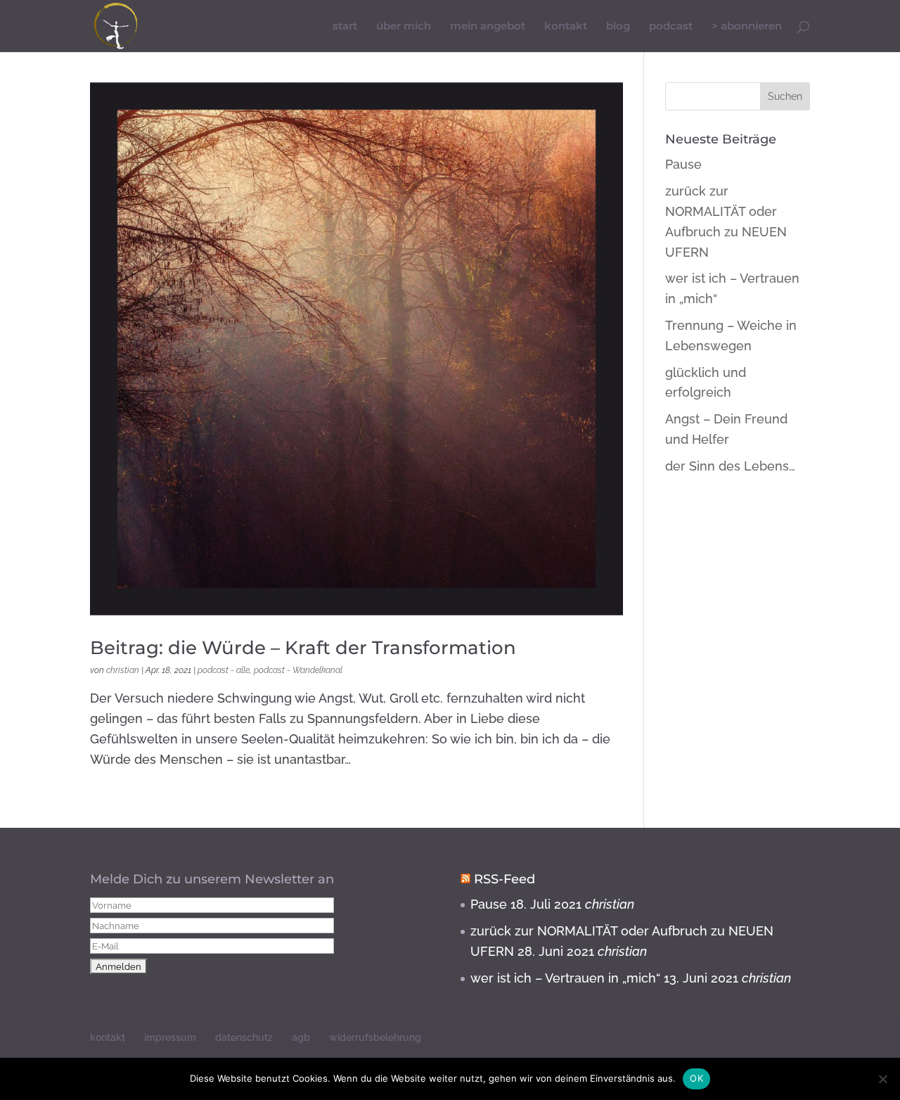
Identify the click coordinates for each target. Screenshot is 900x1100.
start (345, 26)
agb (301, 1037)
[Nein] (882, 1079)
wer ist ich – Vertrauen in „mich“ (565, 978)
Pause (683, 164)
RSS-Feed (504, 879)
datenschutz (244, 1037)
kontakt (565, 26)
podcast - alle (224, 670)
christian (122, 670)
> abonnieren (747, 26)
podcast (671, 26)
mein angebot (487, 26)
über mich (403, 26)
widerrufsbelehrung (375, 1037)
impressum (170, 1037)
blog (618, 26)
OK (696, 1078)
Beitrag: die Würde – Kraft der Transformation (303, 648)
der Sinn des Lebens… (730, 466)
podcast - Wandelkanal (298, 670)
